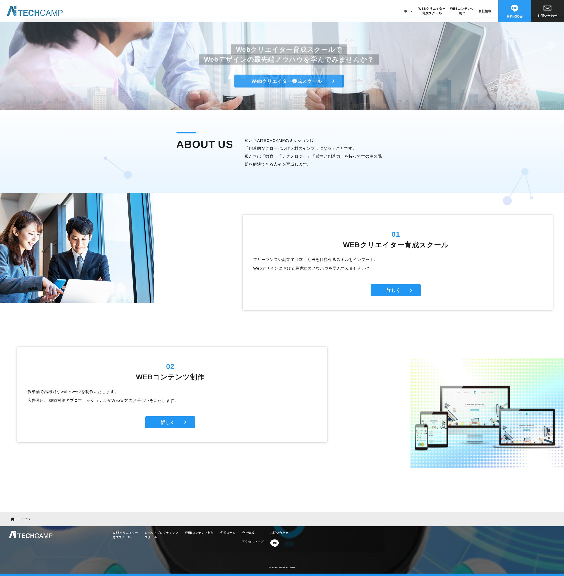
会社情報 (485, 11)
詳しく (394, 290)
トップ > (24, 519)
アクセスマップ (252, 541)
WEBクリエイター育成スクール (432, 11)
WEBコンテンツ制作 (462, 11)
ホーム (409, 11)
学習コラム (228, 532)
